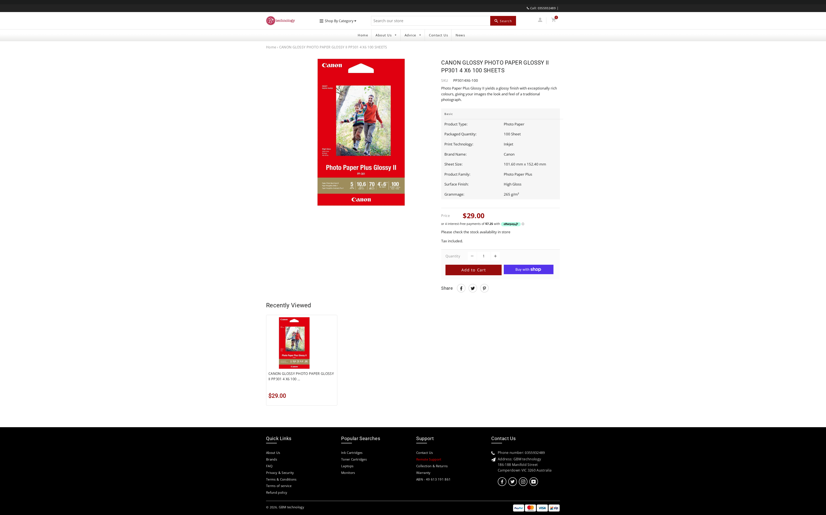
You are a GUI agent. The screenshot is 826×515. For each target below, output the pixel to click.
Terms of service (278, 486)
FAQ (269, 466)
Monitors (348, 472)
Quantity (452, 256)
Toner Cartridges (354, 459)
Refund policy (276, 492)
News (460, 35)
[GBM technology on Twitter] (512, 482)
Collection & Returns (432, 466)
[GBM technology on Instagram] (523, 482)
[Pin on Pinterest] (484, 288)
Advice (411, 35)
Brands (271, 459)
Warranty (423, 472)
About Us (384, 35)
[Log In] (540, 20)
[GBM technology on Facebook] (502, 482)
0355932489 (535, 452)
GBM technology (291, 507)
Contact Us (438, 35)
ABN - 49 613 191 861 (433, 479)
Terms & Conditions (281, 479)
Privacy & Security (280, 472)
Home (363, 35)
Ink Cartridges (351, 452)
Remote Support (428, 459)
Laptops (347, 466)
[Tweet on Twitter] (472, 288)
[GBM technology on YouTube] (533, 482)
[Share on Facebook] (461, 288)
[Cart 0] (553, 20)
